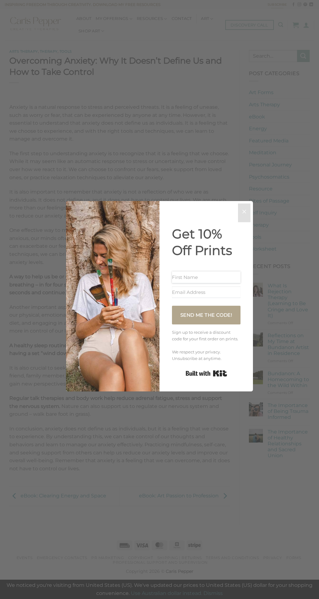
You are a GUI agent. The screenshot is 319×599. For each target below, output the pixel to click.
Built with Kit (206, 373)
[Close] (244, 213)
